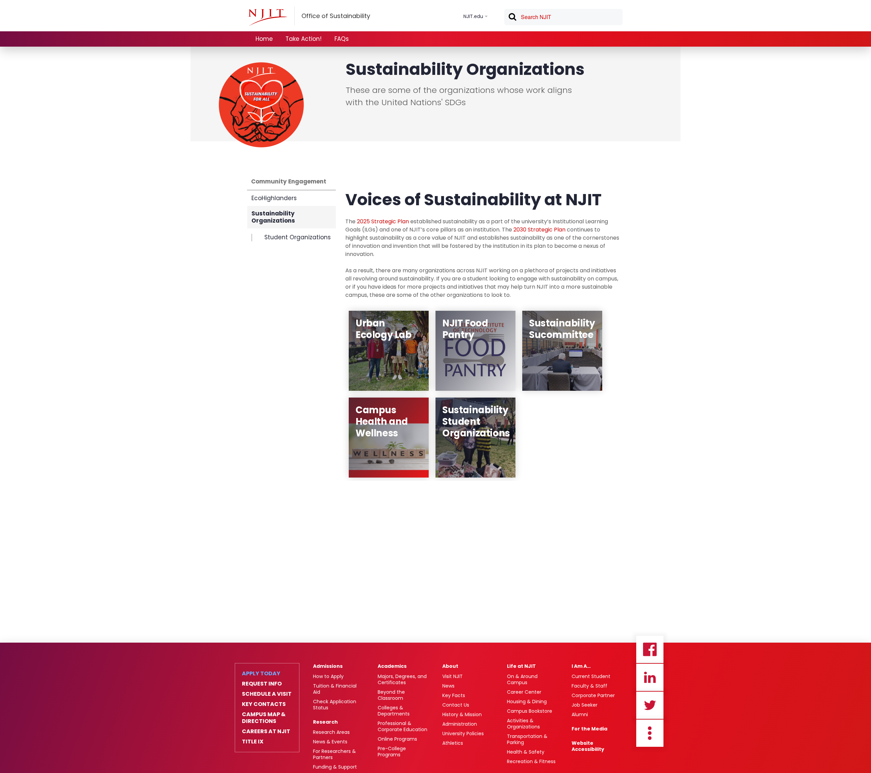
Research (325, 722)
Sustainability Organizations (273, 217)
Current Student (591, 676)
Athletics (452, 743)
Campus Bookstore (529, 711)
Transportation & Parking (527, 739)
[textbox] (563, 17)
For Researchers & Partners (334, 754)
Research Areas (331, 732)
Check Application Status (334, 704)
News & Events (330, 742)
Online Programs (397, 739)
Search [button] (512, 18)
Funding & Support (335, 767)
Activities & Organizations (523, 724)
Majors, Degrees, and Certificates (402, 679)
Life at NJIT (521, 666)
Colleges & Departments (394, 711)
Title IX (252, 741)
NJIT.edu (473, 16)
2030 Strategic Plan (539, 229)
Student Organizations (297, 237)
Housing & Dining (527, 701)
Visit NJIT (452, 676)
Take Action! (303, 39)
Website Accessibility (588, 746)
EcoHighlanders (274, 198)
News (448, 686)
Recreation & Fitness (531, 761)
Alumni (580, 714)
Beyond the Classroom (391, 695)
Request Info (262, 683)
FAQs (341, 39)
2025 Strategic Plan (383, 221)
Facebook (649, 649)
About (450, 666)
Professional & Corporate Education (402, 726)
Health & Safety (525, 752)
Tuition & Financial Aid (335, 689)
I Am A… (581, 666)
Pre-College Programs (392, 751)
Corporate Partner (593, 695)
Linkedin (649, 677)
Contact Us (455, 705)
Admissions (328, 666)
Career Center (524, 692)
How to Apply (328, 676)
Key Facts (453, 695)
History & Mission (462, 714)
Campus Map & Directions (263, 718)
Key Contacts (264, 704)
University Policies (463, 733)
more (649, 733)
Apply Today (261, 673)
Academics (392, 666)
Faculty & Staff (589, 686)
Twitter (649, 705)
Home (264, 39)
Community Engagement (288, 181)
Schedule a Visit (267, 694)
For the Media (589, 729)
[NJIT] (267, 17)
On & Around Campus (522, 679)
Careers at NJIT (266, 731)
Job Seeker (584, 705)
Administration (459, 724)
